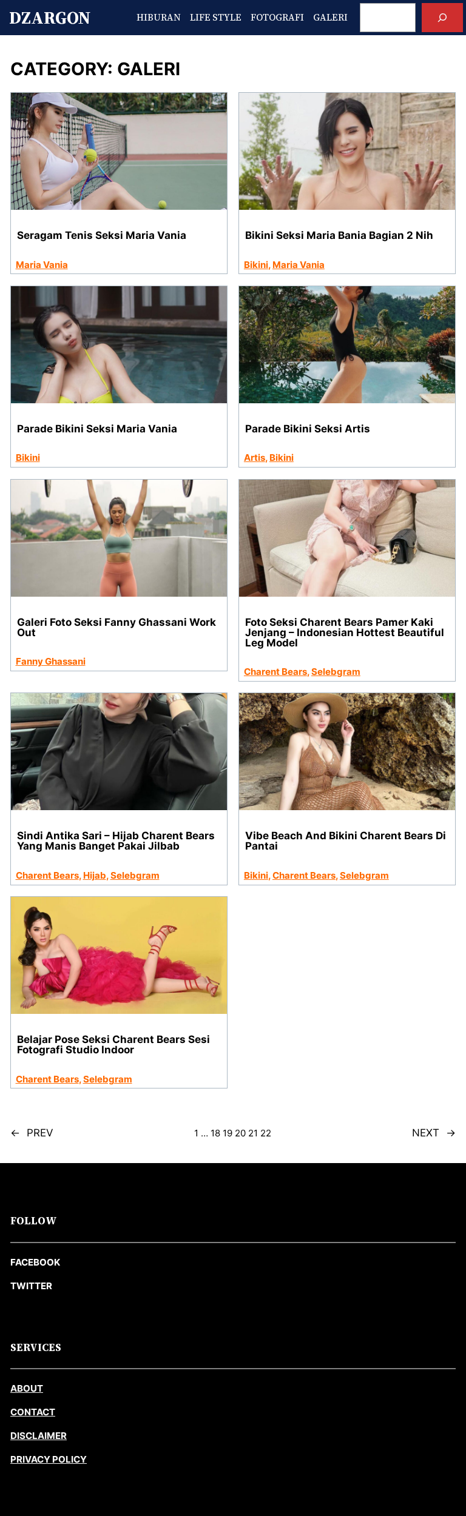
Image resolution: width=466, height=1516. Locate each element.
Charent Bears (275, 671)
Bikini (256, 264)
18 (215, 1133)
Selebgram (335, 671)
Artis (254, 457)
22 (265, 1133)
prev (31, 1133)
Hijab (94, 875)
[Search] (442, 17)
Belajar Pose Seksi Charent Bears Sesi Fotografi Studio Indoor (113, 1045)
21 (253, 1133)
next (434, 1133)
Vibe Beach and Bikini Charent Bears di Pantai (345, 841)
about (26, 1388)
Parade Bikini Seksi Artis (307, 429)
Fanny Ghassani (51, 661)
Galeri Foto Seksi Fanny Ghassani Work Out (116, 627)
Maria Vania (42, 264)
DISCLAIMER (38, 1435)
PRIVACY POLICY (48, 1459)
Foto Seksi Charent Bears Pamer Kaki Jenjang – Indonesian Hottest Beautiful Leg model (344, 632)
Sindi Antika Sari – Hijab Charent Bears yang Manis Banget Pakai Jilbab (116, 841)
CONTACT (32, 1412)
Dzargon (49, 17)
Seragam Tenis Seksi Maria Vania (101, 235)
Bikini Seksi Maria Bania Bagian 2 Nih (339, 235)
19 (227, 1133)
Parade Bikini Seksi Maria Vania (97, 429)
